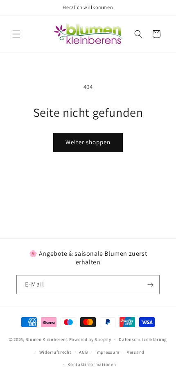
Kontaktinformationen (92, 364)
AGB (83, 352)
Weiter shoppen (88, 142)
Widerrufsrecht (55, 352)
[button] (16, 34)
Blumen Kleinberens (46, 339)
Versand (135, 352)
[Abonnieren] (150, 284)
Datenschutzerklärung (143, 339)
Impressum (107, 352)
